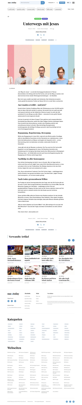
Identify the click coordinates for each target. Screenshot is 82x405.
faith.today (50, 9)
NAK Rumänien (67, 379)
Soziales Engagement (46, 328)
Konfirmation (67, 330)
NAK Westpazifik (67, 369)
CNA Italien (21, 377)
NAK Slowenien (22, 382)
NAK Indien (10, 367)
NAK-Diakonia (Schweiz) (57, 388)
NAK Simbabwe (44, 360)
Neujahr (9, 332)
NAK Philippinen (11, 369)
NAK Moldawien (67, 377)
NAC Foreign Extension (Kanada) (12, 389)
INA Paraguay (10, 365)
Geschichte (10, 324)
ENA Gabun (21, 355)
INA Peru (20, 365)
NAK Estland (10, 375)
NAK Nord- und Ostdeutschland (11, 380)
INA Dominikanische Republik (57, 363)
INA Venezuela (56, 365)
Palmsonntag (67, 332)
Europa (32, 326)
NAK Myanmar (67, 367)
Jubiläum (32, 330)
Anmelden (62, 2)
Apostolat (32, 332)
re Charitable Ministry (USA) (23, 392)
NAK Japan (32, 367)
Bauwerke (66, 328)
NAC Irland (10, 377)
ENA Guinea (43, 355)
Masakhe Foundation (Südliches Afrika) (68, 386)
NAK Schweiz (66, 382)
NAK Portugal (55, 379)
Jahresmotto (44, 330)
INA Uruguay (43, 365)
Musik (9, 330)
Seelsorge (32, 324)
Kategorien (51, 2)
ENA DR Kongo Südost (45, 352)
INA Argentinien (56, 360)
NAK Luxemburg (44, 377)
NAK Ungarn (66, 375)
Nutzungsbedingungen (39, 401)
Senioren (20, 324)
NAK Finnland (21, 375)
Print (51, 28)
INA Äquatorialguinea (68, 352)
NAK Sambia (32, 360)
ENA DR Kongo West (57, 352)
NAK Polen (43, 379)
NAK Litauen (32, 377)
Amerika (54, 326)
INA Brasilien (10, 362)
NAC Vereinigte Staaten (35, 365)
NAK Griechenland (56, 375)
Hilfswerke (66, 324)
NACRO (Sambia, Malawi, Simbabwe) (46, 389)
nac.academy (55, 391)
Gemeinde (38, 229)
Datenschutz (30, 401)
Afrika (66, 326)
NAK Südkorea (44, 367)
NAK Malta (55, 377)
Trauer (43, 324)
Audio (72, 9)
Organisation (55, 324)
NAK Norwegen (33, 379)
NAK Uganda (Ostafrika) (23, 360)
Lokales (20, 326)
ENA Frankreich (33, 375)
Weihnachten (55, 332)
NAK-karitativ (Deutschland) (10, 392)
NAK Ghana (32, 355)
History (20, 332)
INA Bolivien (66, 360)
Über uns (38, 296)
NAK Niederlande (22, 379)
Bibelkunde (66, 339)
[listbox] (69, 3)
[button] (10, 256)
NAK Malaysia (55, 367)
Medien (9, 326)
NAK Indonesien (22, 367)
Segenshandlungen (11, 341)
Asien (43, 326)
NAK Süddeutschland (34, 382)
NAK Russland (21, 369)
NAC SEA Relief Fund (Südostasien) (23, 389)
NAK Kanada (21, 362)
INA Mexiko (66, 362)
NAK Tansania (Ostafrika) (12, 360)
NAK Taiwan (43, 369)
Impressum (48, 401)
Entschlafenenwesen (30, 229)
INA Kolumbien (44, 362)
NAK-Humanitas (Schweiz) (69, 388)
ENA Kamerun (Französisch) (33, 353)
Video (69, 9)
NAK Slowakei (10, 382)
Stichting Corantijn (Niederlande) (45, 392)
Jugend (32, 341)
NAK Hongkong (67, 365)
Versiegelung (21, 339)
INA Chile (32, 362)
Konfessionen (55, 328)
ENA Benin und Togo (11, 352)
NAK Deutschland (44, 375)
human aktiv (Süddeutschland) (45, 386)
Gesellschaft (44, 229)
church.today (40, 9)
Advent (43, 332)
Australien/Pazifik (11, 328)
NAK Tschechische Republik (56, 373)
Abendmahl (33, 339)
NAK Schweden (56, 382)
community (58, 9)
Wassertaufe (10, 339)
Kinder (20, 328)
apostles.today (21, 9)
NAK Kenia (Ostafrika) (68, 355)
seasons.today (31, 9)
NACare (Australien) (34, 388)
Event (20, 330)
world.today (11, 9)
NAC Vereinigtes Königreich (22, 386)
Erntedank (55, 330)
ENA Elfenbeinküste (57, 355)
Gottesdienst (51, 229)
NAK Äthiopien (10, 355)
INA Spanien (43, 382)
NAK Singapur (33, 369)
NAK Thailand (55, 369)
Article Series (39, 303)
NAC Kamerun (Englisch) (23, 352)
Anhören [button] (13, 88)
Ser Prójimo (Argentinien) (35, 391)
